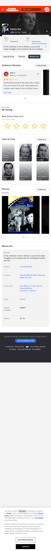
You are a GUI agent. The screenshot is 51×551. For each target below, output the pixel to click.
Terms (9, 513)
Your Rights (39, 518)
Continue (25, 546)
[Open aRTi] (47, 9)
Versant (22, 511)
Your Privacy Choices (38, 346)
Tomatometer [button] (14, 41)
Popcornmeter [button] (36, 41)
